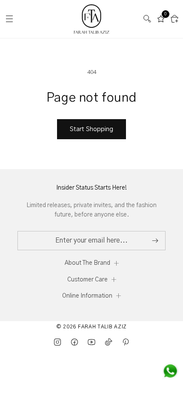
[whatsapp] (170, 371)
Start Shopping (91, 129)
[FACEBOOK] (74, 342)
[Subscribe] (155, 241)
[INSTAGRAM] (57, 342)
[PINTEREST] (125, 342)
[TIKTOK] (108, 342)
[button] (147, 19)
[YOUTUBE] (91, 342)
